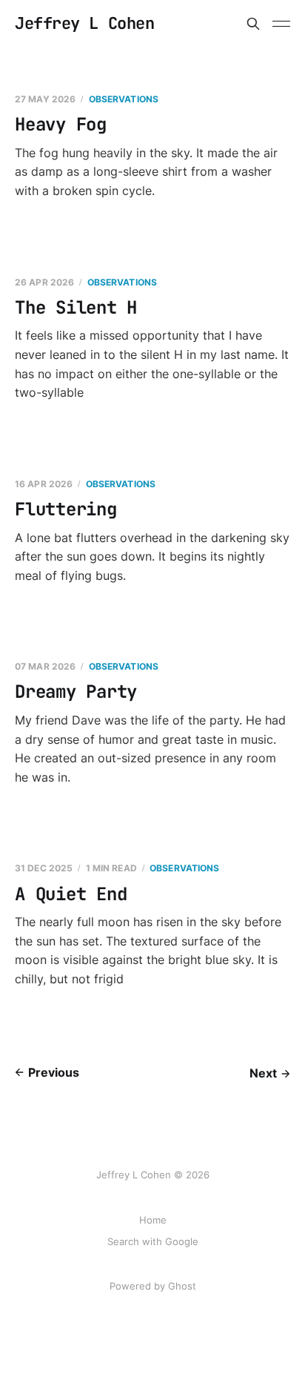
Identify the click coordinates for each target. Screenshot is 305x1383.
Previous (53, 1072)
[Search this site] (253, 24)
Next (263, 1073)
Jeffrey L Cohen (84, 24)
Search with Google (152, 1241)
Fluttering (66, 509)
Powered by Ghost (153, 1286)
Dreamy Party (76, 691)
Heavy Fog (61, 124)
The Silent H (76, 307)
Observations (123, 99)
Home (153, 1220)
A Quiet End (71, 893)
